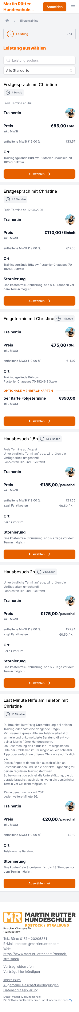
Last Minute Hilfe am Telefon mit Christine (36, 703)
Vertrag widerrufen (18, 966)
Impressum (12, 980)
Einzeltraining (29, 20)
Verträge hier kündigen (21, 971)
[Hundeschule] (7, 21)
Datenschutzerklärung (20, 990)
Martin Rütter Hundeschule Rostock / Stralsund (17, 7)
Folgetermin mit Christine (29, 318)
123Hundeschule (31, 996)
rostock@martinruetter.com (37, 944)
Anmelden (55, 7)
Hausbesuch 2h (19, 571)
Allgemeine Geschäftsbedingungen (31, 985)
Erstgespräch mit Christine (30, 84)
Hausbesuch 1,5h (21, 438)
